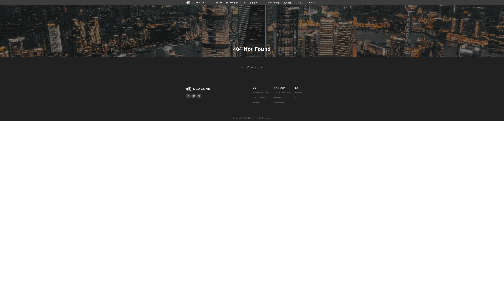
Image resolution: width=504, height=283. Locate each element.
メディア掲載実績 (259, 97)
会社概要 (253, 2)
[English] (2, 8)
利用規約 (277, 97)
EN (314, 2)
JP (308, 2)
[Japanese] (6, 8)
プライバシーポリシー (282, 92)
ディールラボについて (235, 2)
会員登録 (287, 2)
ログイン (299, 2)
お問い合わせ (273, 2)
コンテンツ (217, 2)
